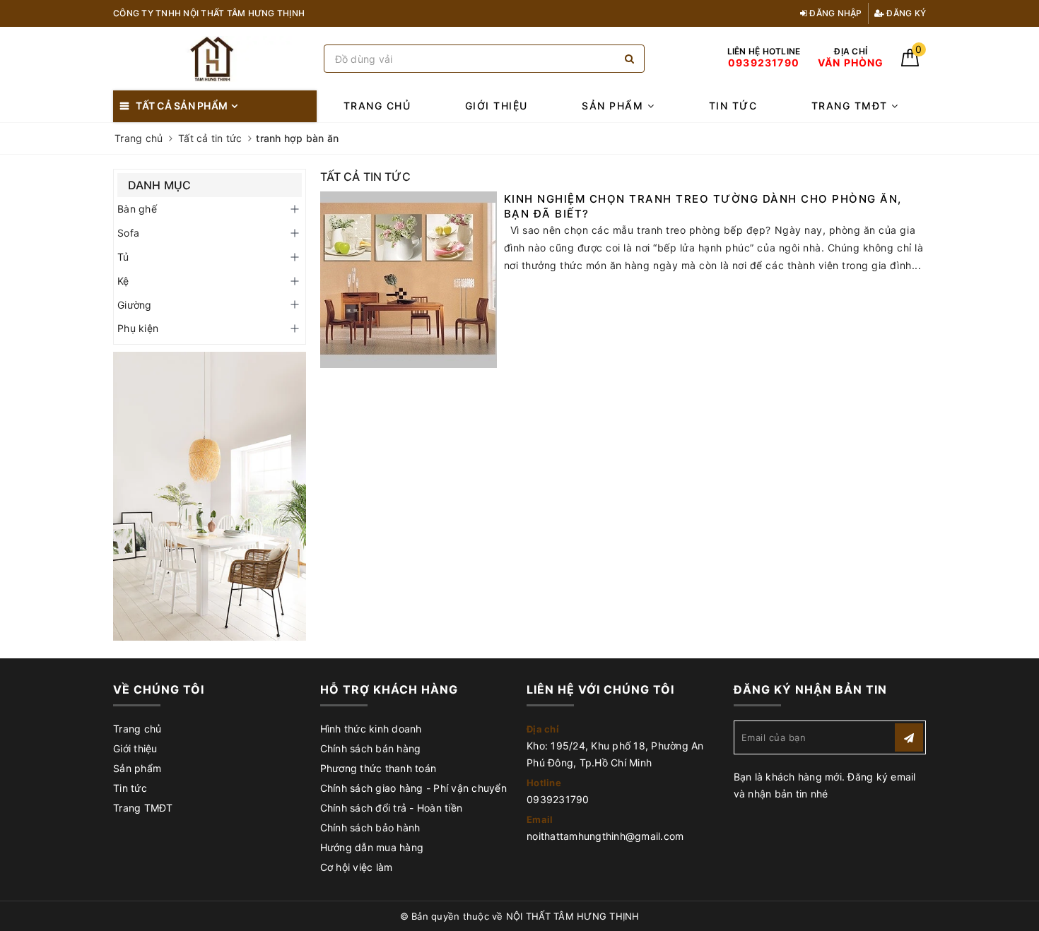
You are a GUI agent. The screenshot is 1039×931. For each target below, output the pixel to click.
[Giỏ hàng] (910, 63)
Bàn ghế (137, 209)
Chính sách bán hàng (370, 748)
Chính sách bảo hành (370, 828)
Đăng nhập (834, 13)
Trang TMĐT (851, 106)
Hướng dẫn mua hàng (372, 847)
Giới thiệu (496, 106)
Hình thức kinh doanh (371, 729)
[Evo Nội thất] (209, 496)
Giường (134, 305)
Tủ (123, 257)
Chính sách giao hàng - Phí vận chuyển (413, 788)
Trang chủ (377, 106)
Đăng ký (905, 13)
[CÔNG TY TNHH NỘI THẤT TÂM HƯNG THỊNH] (215, 59)
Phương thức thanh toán (378, 768)
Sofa (128, 233)
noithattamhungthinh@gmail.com (605, 836)
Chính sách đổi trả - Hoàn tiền (391, 808)
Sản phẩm (614, 106)
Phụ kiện (137, 328)
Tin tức (733, 106)
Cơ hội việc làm (356, 867)
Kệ (123, 281)
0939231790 (558, 799)
